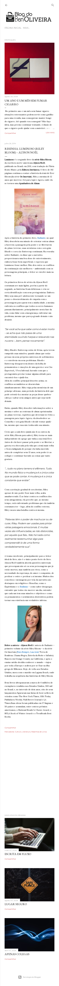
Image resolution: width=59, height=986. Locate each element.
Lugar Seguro (16, 904)
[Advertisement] (29, 777)
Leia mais (50, 132)
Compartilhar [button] (10, 133)
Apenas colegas (17, 954)
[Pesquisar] (52, 4)
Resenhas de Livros (39, 732)
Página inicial (13, 28)
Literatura (26, 732)
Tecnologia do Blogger (32, 977)
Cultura (18, 732)
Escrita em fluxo (18, 854)
